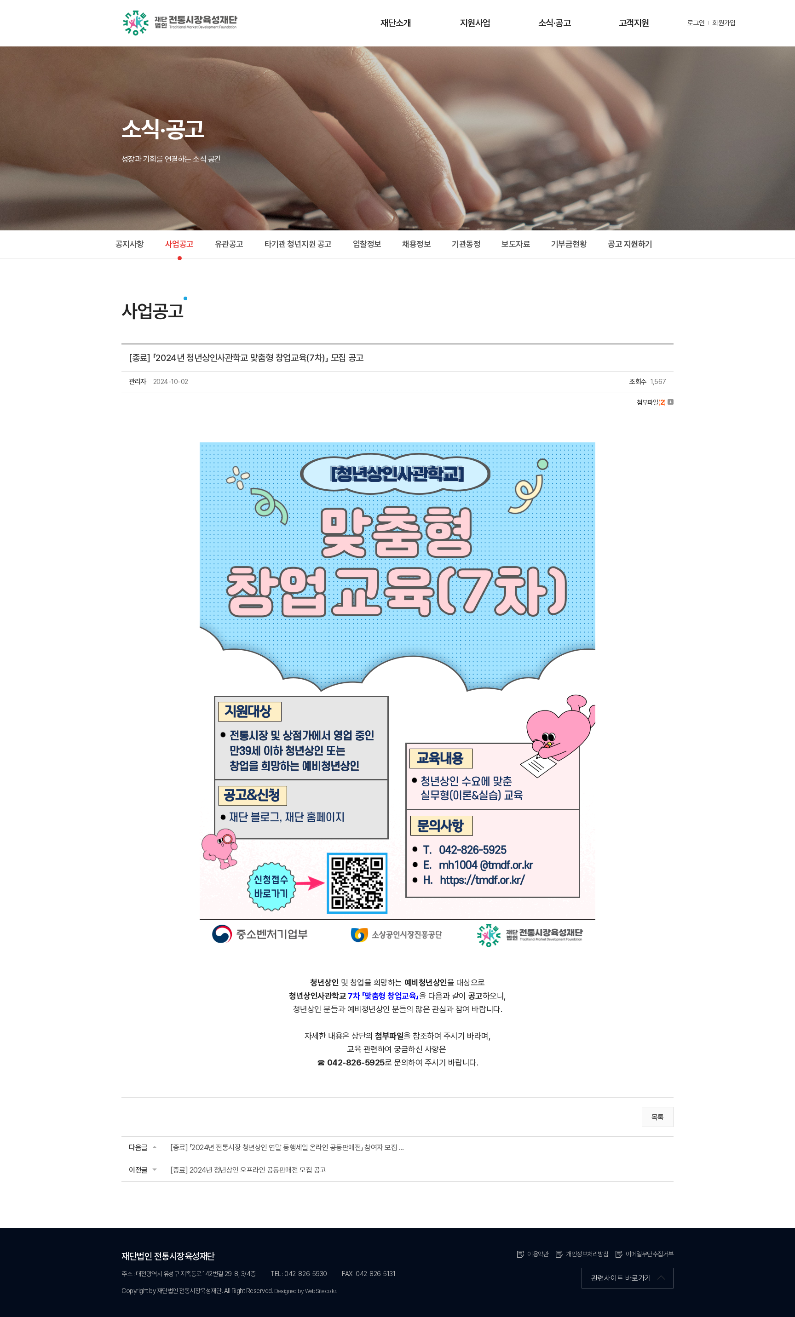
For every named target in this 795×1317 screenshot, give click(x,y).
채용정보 (416, 244)
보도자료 (515, 244)
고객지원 (634, 23)
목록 (657, 1117)
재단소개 (395, 23)
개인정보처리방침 (587, 1254)
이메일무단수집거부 (650, 1254)
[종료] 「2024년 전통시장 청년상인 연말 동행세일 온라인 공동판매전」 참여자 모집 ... (287, 1147)
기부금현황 (569, 244)
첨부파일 (651, 402)
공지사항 (129, 244)
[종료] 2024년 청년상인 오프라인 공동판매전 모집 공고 (248, 1170)
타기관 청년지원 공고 (298, 244)
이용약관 (537, 1254)
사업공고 (179, 244)
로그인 (696, 23)
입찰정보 (367, 244)
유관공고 (229, 244)
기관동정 (466, 244)
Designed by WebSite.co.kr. (305, 1291)
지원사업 (475, 23)
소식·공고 (554, 23)
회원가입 (724, 23)
